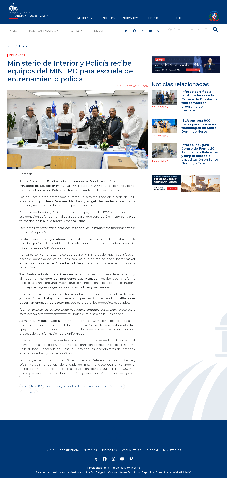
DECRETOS (109, 450)
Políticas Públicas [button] (43, 30)
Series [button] (75, 30)
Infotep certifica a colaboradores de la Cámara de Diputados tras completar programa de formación (199, 101)
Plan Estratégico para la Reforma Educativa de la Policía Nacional (85, 386)
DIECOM (99, 30)
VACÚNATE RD (132, 450)
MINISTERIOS (172, 450)
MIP (23, 386)
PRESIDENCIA (84, 18)
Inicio (13, 30)
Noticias (23, 46)
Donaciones (29, 392)
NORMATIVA (130, 18)
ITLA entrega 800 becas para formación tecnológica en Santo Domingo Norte (199, 126)
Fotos (180, 18)
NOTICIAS (109, 18)
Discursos (155, 18)
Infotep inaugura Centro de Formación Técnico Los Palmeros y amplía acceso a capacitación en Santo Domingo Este (199, 154)
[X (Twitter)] (126, 30)
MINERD (36, 386)
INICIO (50, 450)
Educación (17, 55)
